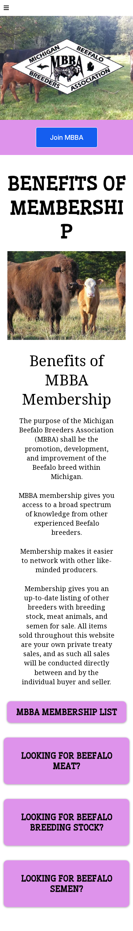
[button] (6, 8)
